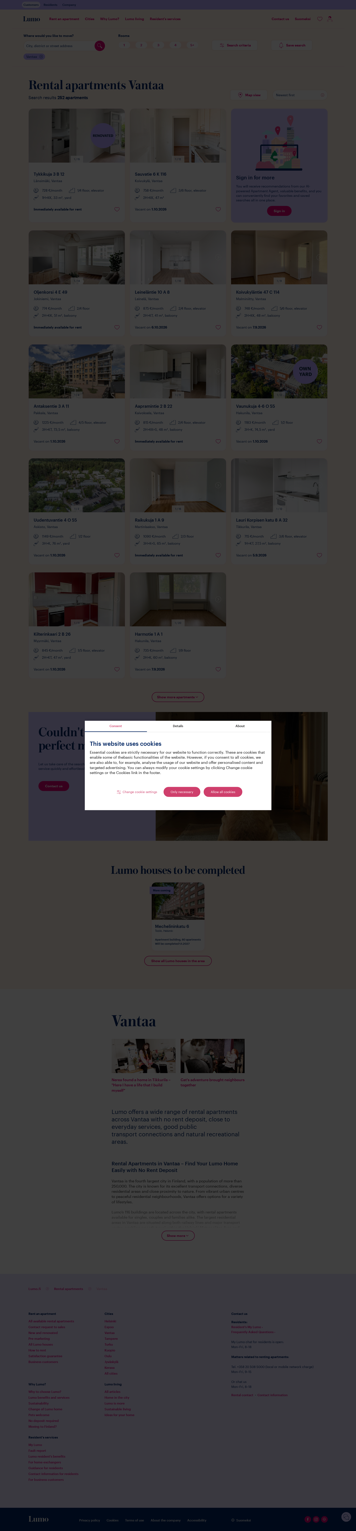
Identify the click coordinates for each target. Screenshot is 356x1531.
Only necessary (182, 792)
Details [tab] (178, 726)
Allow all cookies (223, 792)
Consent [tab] (116, 726)
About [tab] (240, 726)
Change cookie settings (140, 792)
